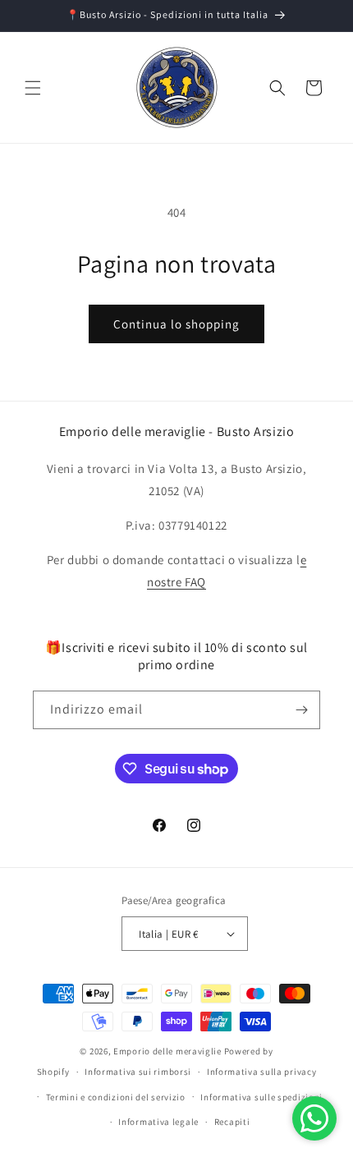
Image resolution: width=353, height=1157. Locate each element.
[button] (33, 88)
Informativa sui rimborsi (138, 1071)
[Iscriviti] (301, 710)
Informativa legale (158, 1121)
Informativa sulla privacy (262, 1071)
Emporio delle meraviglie (167, 1051)
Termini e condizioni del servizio (116, 1097)
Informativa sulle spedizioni (261, 1097)
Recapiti (232, 1121)
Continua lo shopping (176, 324)
